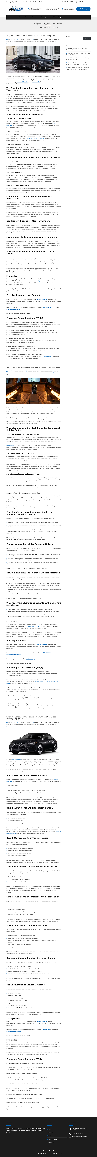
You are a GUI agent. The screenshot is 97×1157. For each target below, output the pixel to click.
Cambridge (56, 39)
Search (68, 36)
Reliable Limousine (25, 39)
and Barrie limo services (47, 39)
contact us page (30, 659)
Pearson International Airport (24, 164)
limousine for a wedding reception (36, 138)
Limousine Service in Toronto (34, 41)
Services (25, 17)
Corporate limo (11, 1003)
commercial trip (36, 281)
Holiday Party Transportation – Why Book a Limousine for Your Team (33, 367)
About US (17, 17)
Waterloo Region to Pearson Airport (25, 1007)
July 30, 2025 (11, 722)
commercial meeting (22, 82)
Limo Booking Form (41, 644)
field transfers (47, 356)
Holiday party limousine (34, 626)
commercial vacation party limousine (23, 477)
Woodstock (9, 94)
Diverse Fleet (11, 938)
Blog (59, 17)
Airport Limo (37, 39)
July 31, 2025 (11, 39)
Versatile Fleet (12, 525)
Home (9, 17)
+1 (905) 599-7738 (67, 2)
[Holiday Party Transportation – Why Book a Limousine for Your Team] (33, 404)
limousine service (19, 921)
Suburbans (44, 525)
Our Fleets (35, 17)
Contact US (52, 17)
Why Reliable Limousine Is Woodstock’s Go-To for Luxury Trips (31, 36)
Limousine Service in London (19, 41)
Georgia (35, 96)
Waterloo (53, 41)
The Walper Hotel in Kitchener (30, 554)
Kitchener (8, 41)
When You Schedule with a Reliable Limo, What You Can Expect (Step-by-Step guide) (31, 718)
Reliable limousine (11, 445)
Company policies (52, 1139)
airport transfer (36, 82)
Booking (43, 17)
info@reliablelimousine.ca (82, 2)
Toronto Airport (56, 886)
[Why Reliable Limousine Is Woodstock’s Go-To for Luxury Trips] (33, 72)
